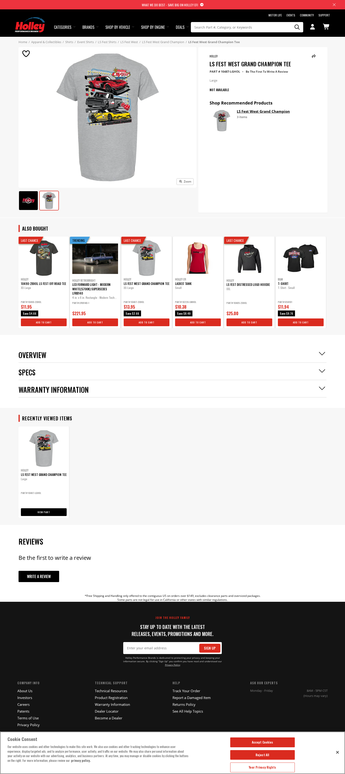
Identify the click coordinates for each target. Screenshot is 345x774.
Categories (62, 27)
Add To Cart (44, 322)
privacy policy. (81, 760)
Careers (23, 704)
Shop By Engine (153, 27)
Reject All (262, 754)
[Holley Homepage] (30, 20)
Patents (23, 711)
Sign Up (210, 648)
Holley (214, 56)
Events (291, 15)
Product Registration (111, 697)
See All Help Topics (187, 711)
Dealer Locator (107, 711)
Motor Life (275, 15)
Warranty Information (112, 704)
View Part (44, 512)
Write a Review (39, 576)
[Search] (297, 27)
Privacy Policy (172, 664)
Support (324, 15)
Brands (88, 27)
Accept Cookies (262, 742)
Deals (180, 27)
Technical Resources (111, 690)
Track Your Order (186, 690)
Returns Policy (184, 704)
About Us (24, 690)
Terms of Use (28, 718)
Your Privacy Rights (262, 767)
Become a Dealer (108, 718)
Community (307, 15)
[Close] (337, 752)
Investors (24, 697)
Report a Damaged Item (191, 697)
